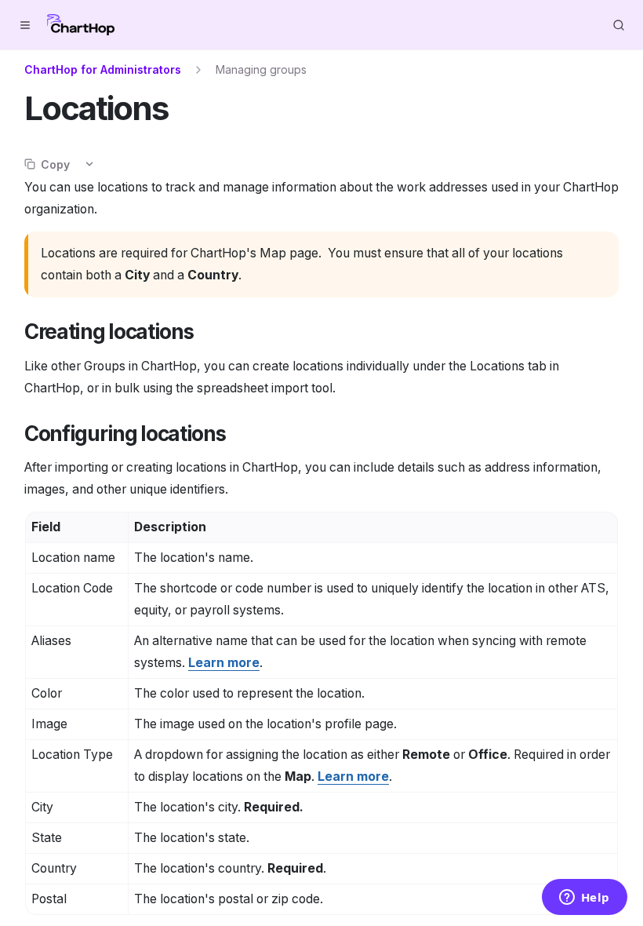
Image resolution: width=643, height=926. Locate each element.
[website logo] (80, 25)
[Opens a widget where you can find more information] (584, 898)
